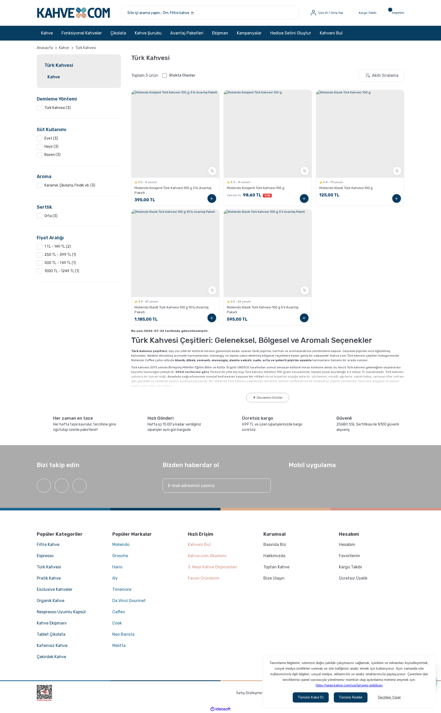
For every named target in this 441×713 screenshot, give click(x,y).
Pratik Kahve (49, 578)
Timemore (121, 589)
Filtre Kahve (48, 544)
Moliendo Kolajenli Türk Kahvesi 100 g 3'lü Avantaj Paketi (172, 190)
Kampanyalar (249, 33)
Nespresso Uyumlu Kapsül (61, 611)
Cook (117, 623)
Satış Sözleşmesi (250, 693)
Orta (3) (50, 216)
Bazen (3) (52, 155)
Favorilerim (349, 555)
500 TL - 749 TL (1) (60, 263)
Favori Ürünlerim (203, 578)
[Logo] (73, 13)
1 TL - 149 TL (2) (57, 246)
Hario (117, 567)
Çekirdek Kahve (51, 656)
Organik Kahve (50, 600)
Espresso (45, 555)
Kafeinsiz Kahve (52, 645)
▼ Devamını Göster (268, 397)
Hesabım (347, 544)
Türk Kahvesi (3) (57, 108)
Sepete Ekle (211, 198)
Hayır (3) (51, 146)
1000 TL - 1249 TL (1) (61, 271)
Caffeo (118, 611)
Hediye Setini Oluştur (290, 33)
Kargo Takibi (350, 567)
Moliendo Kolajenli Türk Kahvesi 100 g (255, 188)
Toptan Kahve (276, 567)
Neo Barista (123, 634)
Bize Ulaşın (274, 578)
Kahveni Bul (331, 33)
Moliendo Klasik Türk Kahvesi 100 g (346, 188)
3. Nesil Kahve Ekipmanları (212, 567)
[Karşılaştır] (212, 171)
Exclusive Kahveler (54, 589)
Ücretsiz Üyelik (353, 578)
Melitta (119, 645)
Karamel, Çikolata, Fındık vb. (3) (69, 185)
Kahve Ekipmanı (52, 623)
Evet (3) (51, 138)
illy (115, 578)
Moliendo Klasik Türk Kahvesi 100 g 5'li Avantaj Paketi (262, 309)
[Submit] (261, 486)
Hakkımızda (274, 555)
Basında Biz (274, 544)
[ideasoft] (220, 709)
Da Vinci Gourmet (129, 600)
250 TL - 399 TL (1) (60, 255)
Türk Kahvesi (85, 48)
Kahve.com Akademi (207, 555)
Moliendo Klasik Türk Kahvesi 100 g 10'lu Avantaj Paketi (171, 309)
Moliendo (120, 544)
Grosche (120, 555)
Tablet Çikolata (51, 634)
